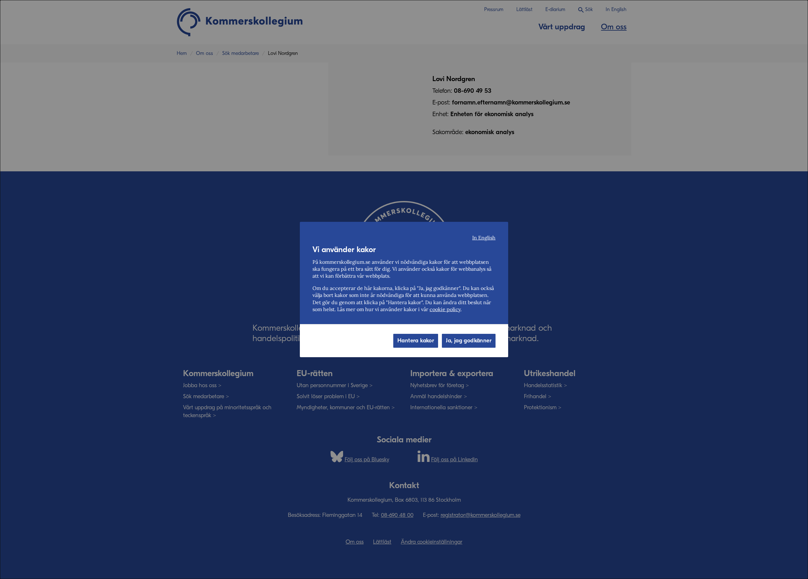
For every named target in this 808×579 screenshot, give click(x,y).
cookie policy (445, 309)
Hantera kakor (415, 340)
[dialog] (404, 289)
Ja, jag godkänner (468, 340)
